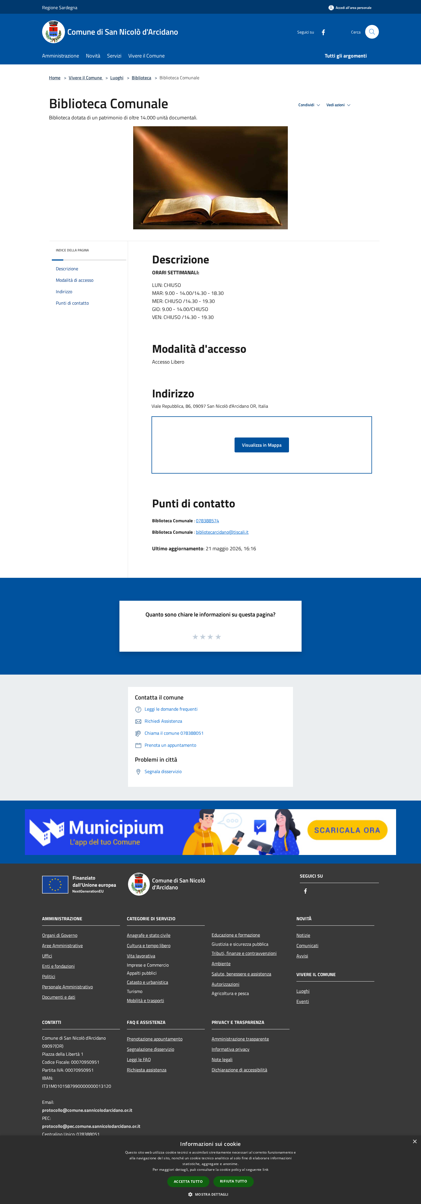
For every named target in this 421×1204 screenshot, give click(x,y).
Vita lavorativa (141, 955)
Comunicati (307, 945)
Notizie (303, 935)
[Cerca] (372, 32)
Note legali (222, 1059)
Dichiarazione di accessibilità (239, 1069)
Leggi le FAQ (139, 1059)
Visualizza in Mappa (262, 445)
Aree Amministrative (62, 945)
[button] (210, 1194)
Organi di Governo (59, 935)
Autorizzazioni (225, 984)
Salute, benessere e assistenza (241, 973)
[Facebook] (321, 32)
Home (54, 77)
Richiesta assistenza (146, 1069)
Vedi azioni (335, 105)
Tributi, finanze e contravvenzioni (244, 953)
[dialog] (210, 1170)
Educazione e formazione (236, 934)
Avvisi (302, 955)
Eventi (302, 1001)
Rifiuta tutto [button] (233, 1181)
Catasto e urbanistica (147, 982)
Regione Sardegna (59, 7)
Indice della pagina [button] (72, 250)
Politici (48, 976)
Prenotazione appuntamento (154, 1038)
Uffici (47, 955)
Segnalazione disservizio (150, 1049)
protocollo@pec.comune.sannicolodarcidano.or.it (91, 1126)
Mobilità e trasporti (145, 1000)
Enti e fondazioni (58, 966)
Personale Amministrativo (67, 986)
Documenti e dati (58, 997)
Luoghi (116, 77)
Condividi (306, 105)
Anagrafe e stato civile (148, 935)
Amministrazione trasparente (240, 1038)
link (265, 1169)
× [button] (414, 1142)
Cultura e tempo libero (148, 945)
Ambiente (221, 963)
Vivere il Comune (86, 77)
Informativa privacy (230, 1049)
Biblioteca (141, 77)
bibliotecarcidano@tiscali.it (222, 532)
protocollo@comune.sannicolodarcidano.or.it (87, 1110)
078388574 (207, 520)
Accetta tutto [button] (188, 1181)
